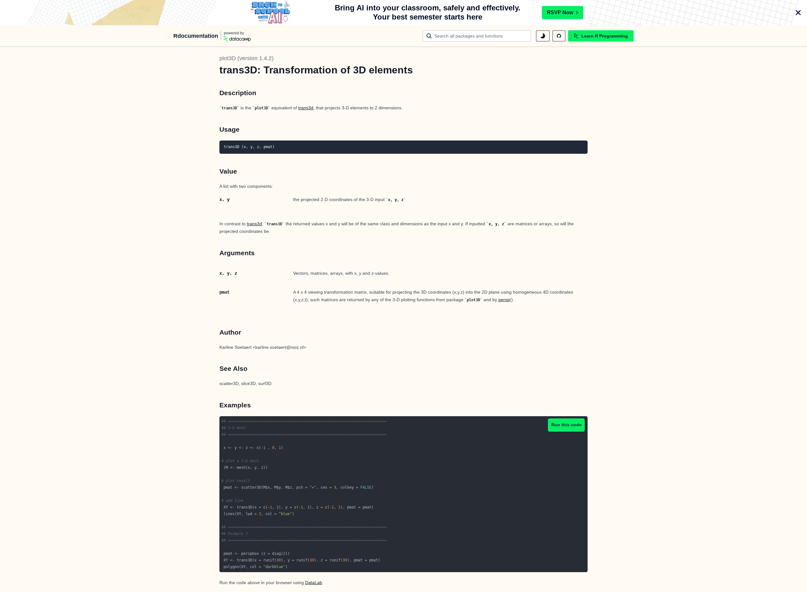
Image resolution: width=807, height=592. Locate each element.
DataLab (313, 582)
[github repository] (559, 36)
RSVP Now (560, 12)
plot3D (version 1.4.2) (246, 58)
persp (504, 299)
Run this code (566, 424)
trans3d (305, 107)
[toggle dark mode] (543, 36)
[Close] (798, 12)
